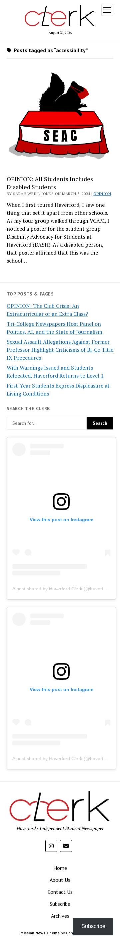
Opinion (102, 193)
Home (60, 868)
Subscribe (60, 903)
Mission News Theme (40, 932)
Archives (60, 915)
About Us (60, 880)
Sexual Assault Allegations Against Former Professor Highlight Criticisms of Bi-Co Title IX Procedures (60, 349)
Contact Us (60, 891)
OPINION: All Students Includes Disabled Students (50, 183)
